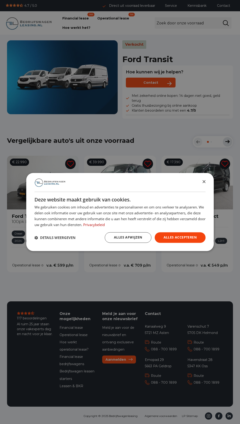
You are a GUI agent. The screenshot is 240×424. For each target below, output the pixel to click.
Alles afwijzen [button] (128, 237)
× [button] (204, 182)
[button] (54, 237)
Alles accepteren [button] (180, 237)
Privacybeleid (94, 224)
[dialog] (120, 212)
